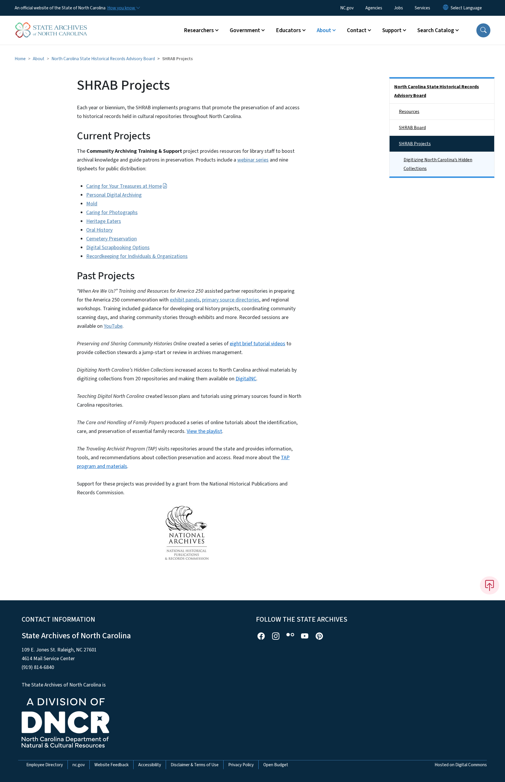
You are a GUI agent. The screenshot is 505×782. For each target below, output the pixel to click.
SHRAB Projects (415, 144)
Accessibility (149, 765)
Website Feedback (111, 765)
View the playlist (204, 431)
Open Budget (275, 765)
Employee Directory (44, 765)
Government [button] (245, 30)
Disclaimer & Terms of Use (195, 765)
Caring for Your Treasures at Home (124, 186)
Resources (409, 111)
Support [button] (392, 30)
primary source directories (230, 300)
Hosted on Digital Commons (461, 765)
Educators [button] (288, 30)
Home (20, 59)
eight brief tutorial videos (257, 343)
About (38, 59)
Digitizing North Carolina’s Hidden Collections (438, 164)
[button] (483, 30)
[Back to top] (489, 585)
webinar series (253, 160)
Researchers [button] (199, 30)
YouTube (113, 326)
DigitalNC (246, 378)
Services (422, 8)
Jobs (398, 8)
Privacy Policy (241, 765)
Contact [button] (356, 30)
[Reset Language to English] (445, 8)
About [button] (324, 30)
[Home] (51, 23)
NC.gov (347, 8)
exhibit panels (185, 300)
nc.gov (78, 765)
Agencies (373, 8)
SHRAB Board (412, 127)
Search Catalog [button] (435, 30)
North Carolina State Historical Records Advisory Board (103, 59)
